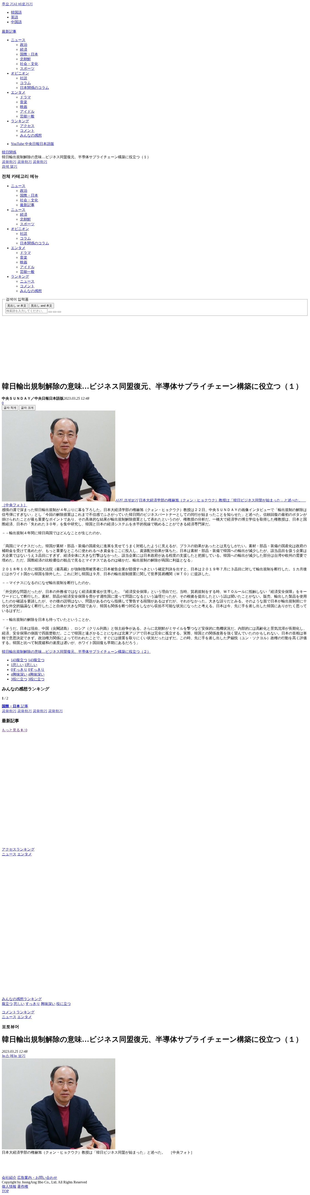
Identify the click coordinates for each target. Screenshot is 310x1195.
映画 (23, 107)
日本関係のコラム (34, 88)
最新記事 (9, 31)
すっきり (32, 1004)
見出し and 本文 (41, 305)
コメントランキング (18, 1012)
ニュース (18, 40)
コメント (27, 131)
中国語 (16, 22)
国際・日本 (29, 54)
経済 (23, 49)
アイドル (27, 111)
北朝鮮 (25, 59)
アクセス (27, 126)
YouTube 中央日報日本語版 (32, 144)
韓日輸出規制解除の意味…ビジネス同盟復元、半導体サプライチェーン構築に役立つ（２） (76, 652)
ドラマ (25, 97)
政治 (23, 45)
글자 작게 (10, 407)
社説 (23, 78)
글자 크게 (27, 407)
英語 (14, 17)
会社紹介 (9, 1178)
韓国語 (16, 12)
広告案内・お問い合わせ (37, 1178)
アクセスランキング (18, 849)
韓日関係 (9, 152)
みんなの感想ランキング (22, 999)
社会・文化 (29, 64)
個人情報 (9, 1186)
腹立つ (7, 1004)
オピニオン (20, 73)
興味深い (48, 1004)
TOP (5, 1191)
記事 (15, 706)
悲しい (19, 1004)
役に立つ (63, 1004)
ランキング (20, 121)
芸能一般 (27, 116)
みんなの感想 (31, 135)
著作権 (22, 1186)
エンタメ (18, 92)
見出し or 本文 (16, 305)
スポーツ (27, 68)
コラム (25, 83)
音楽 (23, 102)
